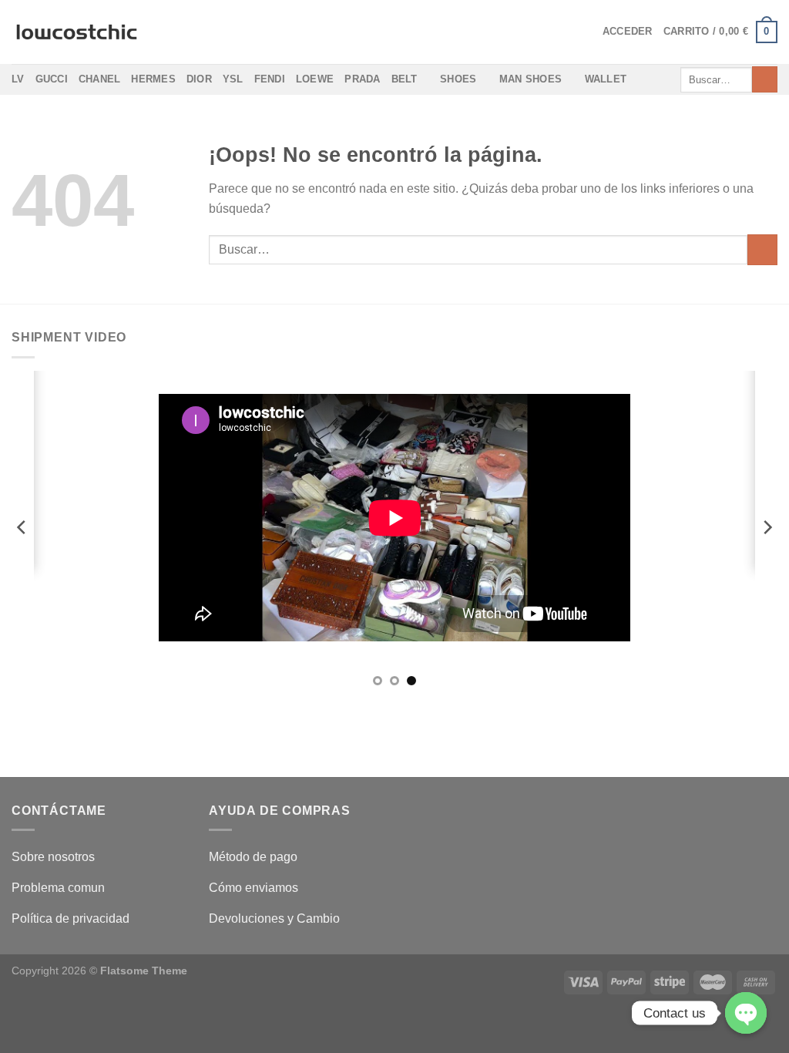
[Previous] (22, 527)
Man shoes (530, 79)
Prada (362, 79)
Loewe (315, 79)
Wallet (606, 79)
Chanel (100, 79)
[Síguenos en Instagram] (394, 732)
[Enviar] (764, 79)
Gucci (51, 79)
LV (18, 79)
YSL (233, 79)
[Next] (766, 527)
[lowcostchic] (77, 32)
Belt (404, 79)
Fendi (269, 79)
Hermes (153, 79)
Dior (199, 79)
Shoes (458, 79)
